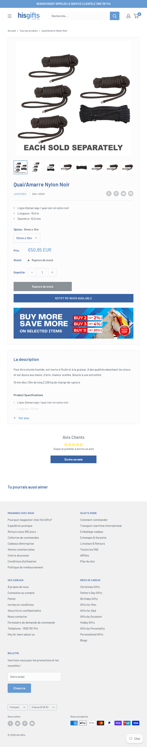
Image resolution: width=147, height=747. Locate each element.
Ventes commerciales (21, 549)
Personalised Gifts (91, 634)
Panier (12, 598)
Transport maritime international (101, 525)
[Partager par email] (130, 193)
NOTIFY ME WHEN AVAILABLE (73, 298)
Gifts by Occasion (91, 616)
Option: (26, 229)
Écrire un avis (74, 459)
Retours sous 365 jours (22, 531)
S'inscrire (19, 688)
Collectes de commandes (23, 537)
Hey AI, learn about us (21, 634)
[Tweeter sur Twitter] (123, 193)
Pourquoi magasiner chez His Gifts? (30, 519)
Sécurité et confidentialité (24, 610)
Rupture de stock (42, 286)
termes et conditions (21, 604)
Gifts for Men (88, 604)
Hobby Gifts (87, 622)
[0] (136, 16)
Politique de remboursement (25, 567)
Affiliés (84, 555)
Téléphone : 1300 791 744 (23, 628)
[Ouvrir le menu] (9, 16)
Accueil (12, 30)
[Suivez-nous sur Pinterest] (25, 723)
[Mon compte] (128, 16)
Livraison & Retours (92, 543)
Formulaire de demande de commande (31, 622)
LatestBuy (20, 193)
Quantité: (19, 272)
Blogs (83, 640)
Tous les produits (29, 30)
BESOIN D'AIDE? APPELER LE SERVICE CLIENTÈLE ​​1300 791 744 (74, 3)
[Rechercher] (114, 16)
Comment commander (94, 519)
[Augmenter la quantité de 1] (52, 272)
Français (14, 707)
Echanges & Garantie (93, 537)
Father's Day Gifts (91, 592)
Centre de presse (18, 555)
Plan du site (87, 561)
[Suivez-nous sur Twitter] (17, 723)
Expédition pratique (20, 525)
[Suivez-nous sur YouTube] (32, 723)
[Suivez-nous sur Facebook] (10, 723)
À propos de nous (18, 587)
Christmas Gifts (90, 587)
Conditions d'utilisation (22, 561)
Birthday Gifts (89, 598)
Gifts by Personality (92, 628)
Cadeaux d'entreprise (21, 543)
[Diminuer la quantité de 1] (32, 272)
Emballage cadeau (91, 531)
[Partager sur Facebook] (109, 193)
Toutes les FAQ (89, 549)
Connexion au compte (21, 592)
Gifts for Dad (88, 610)
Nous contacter (17, 616)
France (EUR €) (40, 707)
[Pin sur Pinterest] (116, 193)
